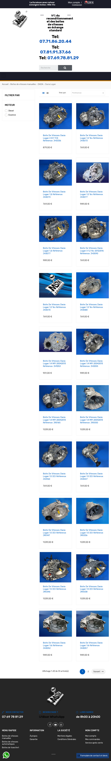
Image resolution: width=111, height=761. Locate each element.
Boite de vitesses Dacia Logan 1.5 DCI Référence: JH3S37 (91, 476)
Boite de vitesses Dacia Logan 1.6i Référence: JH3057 (91, 645)
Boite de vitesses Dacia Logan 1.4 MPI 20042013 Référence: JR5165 (54, 420)
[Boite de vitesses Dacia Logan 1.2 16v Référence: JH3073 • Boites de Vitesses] (92, 116)
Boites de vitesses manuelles (10, 737)
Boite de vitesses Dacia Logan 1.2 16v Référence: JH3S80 (91, 307)
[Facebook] (50, 724)
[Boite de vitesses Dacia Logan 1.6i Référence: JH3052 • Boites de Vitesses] (55, 623)
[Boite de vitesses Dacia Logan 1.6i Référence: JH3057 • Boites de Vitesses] (92, 623)
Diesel (11, 111)
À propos (33, 736)
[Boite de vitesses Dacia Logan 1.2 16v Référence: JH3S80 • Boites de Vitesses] (92, 285)
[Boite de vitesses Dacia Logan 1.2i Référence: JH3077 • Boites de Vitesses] (55, 229)
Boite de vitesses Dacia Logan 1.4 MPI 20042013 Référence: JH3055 (91, 364)
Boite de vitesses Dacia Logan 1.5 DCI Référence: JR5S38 (91, 589)
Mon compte (90, 736)
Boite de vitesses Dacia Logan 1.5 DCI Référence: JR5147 (54, 533)
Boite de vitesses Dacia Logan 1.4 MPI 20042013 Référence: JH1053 (54, 364)
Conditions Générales (67, 739)
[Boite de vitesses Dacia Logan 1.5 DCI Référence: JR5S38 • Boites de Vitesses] (92, 567)
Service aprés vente (94, 743)
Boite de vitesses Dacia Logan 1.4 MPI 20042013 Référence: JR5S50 (91, 420)
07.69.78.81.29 (63, 57)
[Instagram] (61, 724)
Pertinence (88, 93)
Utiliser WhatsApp (51, 717)
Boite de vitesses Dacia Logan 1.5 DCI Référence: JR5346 (54, 589)
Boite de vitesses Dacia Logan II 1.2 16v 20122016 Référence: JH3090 (92, 251)
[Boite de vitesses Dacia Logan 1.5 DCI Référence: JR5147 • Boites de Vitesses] (55, 511)
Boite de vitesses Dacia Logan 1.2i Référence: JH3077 (54, 251)
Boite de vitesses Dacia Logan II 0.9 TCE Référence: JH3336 (54, 138)
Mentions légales (65, 736)
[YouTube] (55, 724)
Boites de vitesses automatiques (10, 743)
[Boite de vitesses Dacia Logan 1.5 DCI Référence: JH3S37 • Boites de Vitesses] (92, 454)
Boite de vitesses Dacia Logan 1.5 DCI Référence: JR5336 (91, 533)
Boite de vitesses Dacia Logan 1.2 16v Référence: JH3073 (91, 138)
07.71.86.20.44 (55, 41)
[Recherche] (65, 68)
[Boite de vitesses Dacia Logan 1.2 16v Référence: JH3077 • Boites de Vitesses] (92, 172)
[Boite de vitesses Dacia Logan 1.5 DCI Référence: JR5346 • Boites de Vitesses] (55, 567)
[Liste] (47, 93)
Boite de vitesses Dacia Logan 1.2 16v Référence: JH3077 (91, 194)
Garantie (33, 739)
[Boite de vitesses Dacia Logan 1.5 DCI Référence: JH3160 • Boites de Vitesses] (55, 454)
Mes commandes (92, 739)
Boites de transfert (10, 747)
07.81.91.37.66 (55, 52)
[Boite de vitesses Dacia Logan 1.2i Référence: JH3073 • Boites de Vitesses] (55, 172)
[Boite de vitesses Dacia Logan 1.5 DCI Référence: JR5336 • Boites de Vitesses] (92, 511)
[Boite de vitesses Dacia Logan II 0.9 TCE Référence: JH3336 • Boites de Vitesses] (55, 116)
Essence (12, 115)
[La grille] (43, 93)
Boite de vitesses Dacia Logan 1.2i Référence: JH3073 (54, 194)
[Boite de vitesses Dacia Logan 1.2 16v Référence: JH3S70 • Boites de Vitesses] (55, 285)
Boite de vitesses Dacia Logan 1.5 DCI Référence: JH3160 (54, 476)
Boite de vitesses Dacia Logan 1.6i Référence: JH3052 (54, 645)
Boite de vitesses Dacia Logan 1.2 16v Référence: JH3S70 (54, 307)
